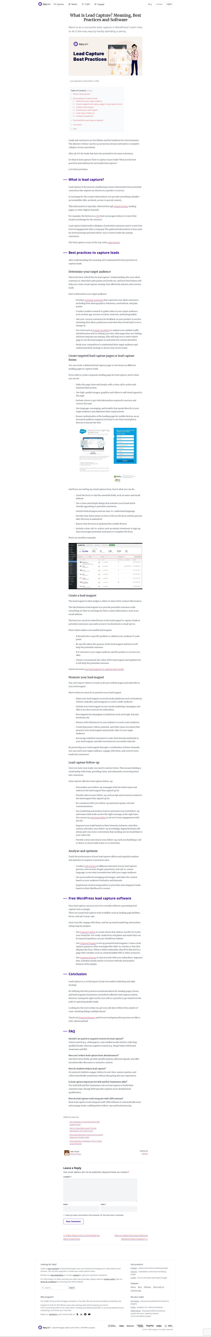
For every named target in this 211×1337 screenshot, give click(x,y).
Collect (133, 1278)
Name (66, 1204)
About (133, 1287)
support (76, 1275)
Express (60, 4)
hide (90, 91)
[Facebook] (85, 1314)
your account (53, 1268)
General (145, 1153)
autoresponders (98, 817)
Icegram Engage (88, 943)
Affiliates (147, 1287)
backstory (53, 1314)
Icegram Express (88, 957)
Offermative (136, 1311)
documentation (57, 1275)
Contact (159, 4)
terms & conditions (48, 1282)
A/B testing (90, 866)
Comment (67, 1177)
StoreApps (135, 1301)
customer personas (93, 300)
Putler (133, 1307)
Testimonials (136, 1290)
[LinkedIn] (81, 1314)
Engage (100, 4)
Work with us (158, 1287)
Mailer (74, 4)
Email (103, 1204)
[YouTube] (89, 1314)
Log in (169, 4)
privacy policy (109, 1279)
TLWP (87, 4)
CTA (98, 216)
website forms (121, 206)
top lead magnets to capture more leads (104, 669)
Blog (150, 4)
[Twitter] (77, 1314)
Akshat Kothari (75, 1154)
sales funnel (114, 242)
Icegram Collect (87, 932)
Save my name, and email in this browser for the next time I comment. (95, 1215)
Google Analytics (101, 330)
